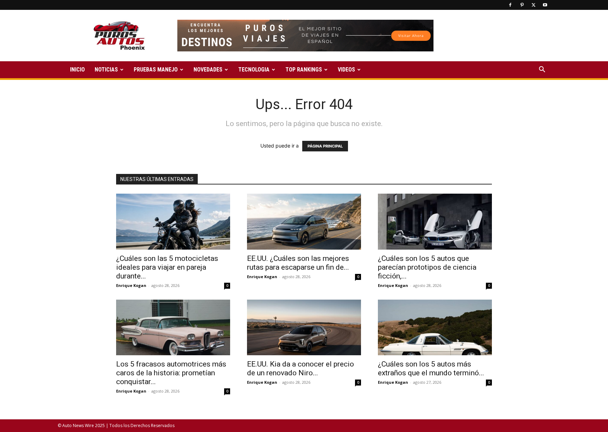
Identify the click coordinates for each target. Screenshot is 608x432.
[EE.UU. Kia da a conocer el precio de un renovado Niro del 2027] (304, 328)
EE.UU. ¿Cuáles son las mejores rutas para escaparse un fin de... (298, 262)
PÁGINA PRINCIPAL (325, 146)
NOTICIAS (106, 69)
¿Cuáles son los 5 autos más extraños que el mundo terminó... (431, 368)
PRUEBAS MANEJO (156, 69)
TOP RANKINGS (303, 69)
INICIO (77, 69)
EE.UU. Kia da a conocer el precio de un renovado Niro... (300, 368)
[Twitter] (533, 5)
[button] (541, 70)
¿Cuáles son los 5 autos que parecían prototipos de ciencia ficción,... (427, 267)
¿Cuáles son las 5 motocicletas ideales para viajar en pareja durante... (167, 267)
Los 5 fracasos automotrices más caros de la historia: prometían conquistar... (171, 373)
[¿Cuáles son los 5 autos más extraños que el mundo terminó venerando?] (435, 328)
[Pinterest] (522, 5)
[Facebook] (510, 5)
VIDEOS (346, 69)
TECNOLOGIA (254, 69)
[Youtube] (545, 5)
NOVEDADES (208, 69)
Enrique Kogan (131, 285)
